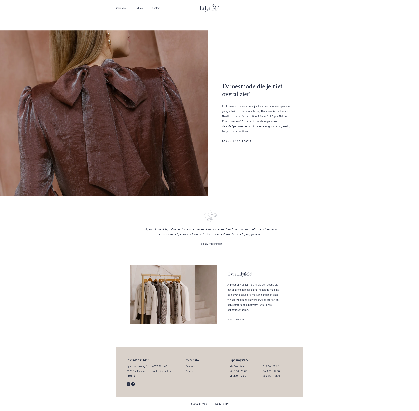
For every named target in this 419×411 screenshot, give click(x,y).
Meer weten (236, 319)
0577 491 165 (159, 366)
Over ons (190, 366)
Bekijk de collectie (237, 141)
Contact (189, 371)
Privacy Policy (220, 403)
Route (131, 375)
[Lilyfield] (209, 8)
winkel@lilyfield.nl (162, 371)
